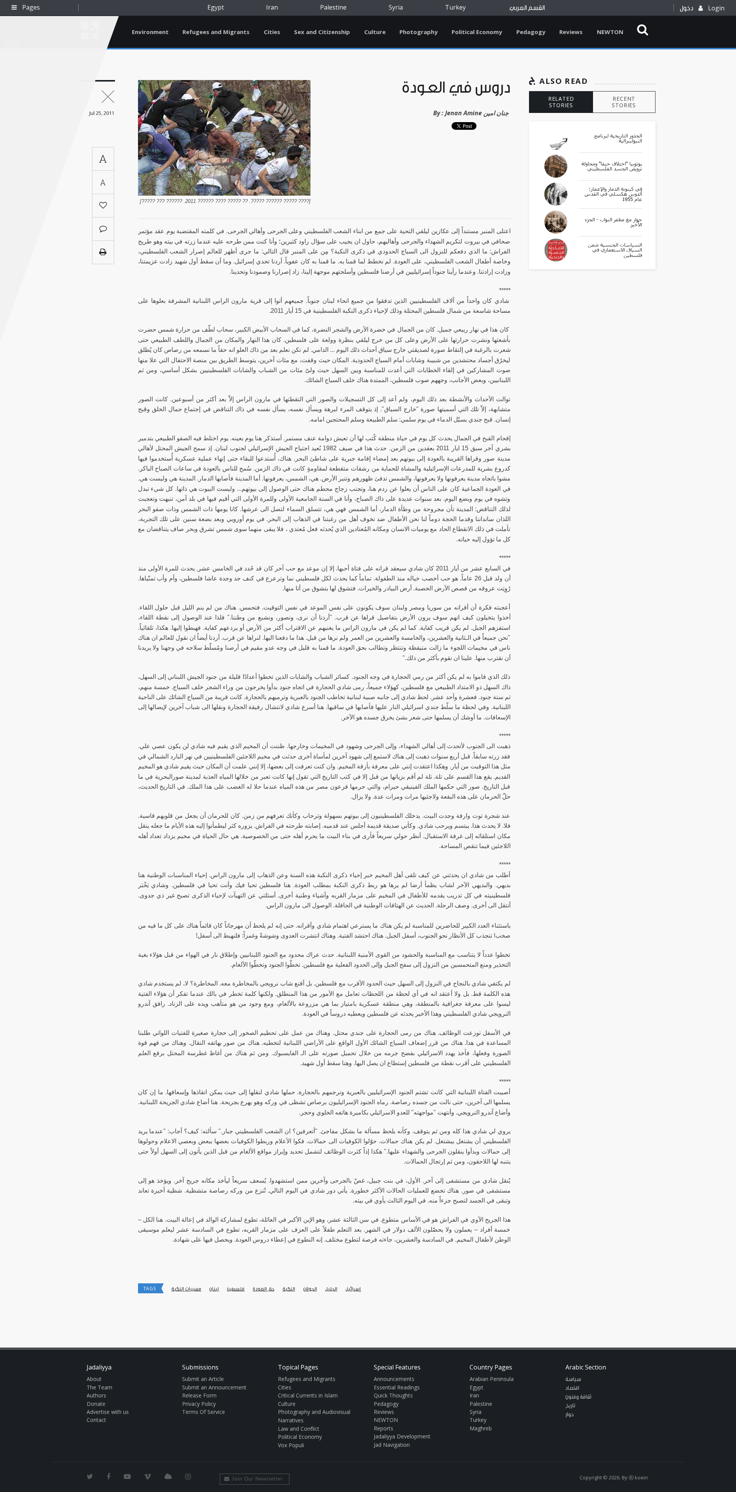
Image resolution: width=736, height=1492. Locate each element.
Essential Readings (397, 1387)
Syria (396, 7)
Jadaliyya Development (402, 1436)
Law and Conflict (298, 1428)
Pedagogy (530, 32)
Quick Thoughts (393, 1395)
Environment (150, 32)
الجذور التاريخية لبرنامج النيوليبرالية (618, 138)
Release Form (199, 1395)
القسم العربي (527, 7)
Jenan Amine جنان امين (477, 113)
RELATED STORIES (561, 102)
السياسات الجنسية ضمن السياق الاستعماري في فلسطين (615, 250)
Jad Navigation (392, 1444)
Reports (383, 1428)
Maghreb (481, 1428)
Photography (418, 32)
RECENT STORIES (624, 102)
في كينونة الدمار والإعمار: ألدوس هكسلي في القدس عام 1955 (613, 194)
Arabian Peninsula (492, 1379)
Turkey (455, 7)
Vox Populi (291, 1445)
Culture (375, 32)
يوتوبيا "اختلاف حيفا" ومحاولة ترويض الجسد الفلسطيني (612, 166)
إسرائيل (353, 1289)
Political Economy (477, 32)
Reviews (571, 32)
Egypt (215, 7)
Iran (272, 7)
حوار (569, 1415)
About (94, 1379)
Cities (272, 32)
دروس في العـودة (456, 88)
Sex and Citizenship (322, 32)
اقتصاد (572, 1388)
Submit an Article (203, 1379)
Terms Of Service (203, 1411)
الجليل (331, 1289)
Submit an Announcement (214, 1387)
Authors (96, 1395)
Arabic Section (585, 1367)
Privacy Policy (199, 1403)
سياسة (573, 1379)
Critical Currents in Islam (308, 1395)
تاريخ (570, 1406)
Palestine (333, 7)
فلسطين (236, 1289)
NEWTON (610, 32)
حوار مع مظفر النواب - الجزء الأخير (613, 222)
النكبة (289, 1289)
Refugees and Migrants (216, 32)
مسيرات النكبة (186, 1289)
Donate (96, 1403)
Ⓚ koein (638, 1477)
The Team (99, 1387)
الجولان (310, 1289)
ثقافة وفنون (578, 1397)
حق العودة (263, 1289)
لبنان (214, 1289)
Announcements (394, 1379)
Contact (96, 1419)
